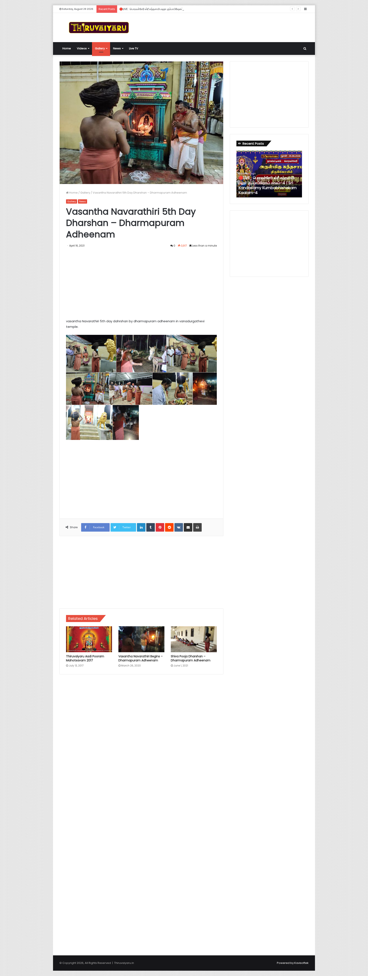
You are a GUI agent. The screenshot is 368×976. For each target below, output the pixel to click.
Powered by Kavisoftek (293, 963)
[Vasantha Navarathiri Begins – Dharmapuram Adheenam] (141, 639)
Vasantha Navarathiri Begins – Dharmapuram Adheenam (140, 658)
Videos (82, 48)
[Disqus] (141, 738)
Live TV (133, 48)
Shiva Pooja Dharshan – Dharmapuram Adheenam (190, 658)
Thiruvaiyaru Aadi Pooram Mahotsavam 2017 (85, 658)
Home (66, 48)
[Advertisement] (226, 26)
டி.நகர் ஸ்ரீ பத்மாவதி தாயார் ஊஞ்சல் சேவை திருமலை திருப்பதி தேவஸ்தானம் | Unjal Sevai (267, 187)
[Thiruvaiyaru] (98, 27)
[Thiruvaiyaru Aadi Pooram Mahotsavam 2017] (89, 639)
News (117, 48)
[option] (269, 174)
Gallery (100, 48)
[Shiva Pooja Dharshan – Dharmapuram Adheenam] (194, 639)
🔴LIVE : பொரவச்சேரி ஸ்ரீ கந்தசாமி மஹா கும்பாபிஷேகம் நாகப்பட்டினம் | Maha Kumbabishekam (176, 9)
